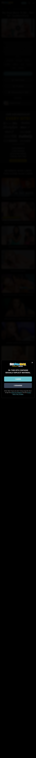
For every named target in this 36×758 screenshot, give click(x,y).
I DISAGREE (18, 385)
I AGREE (18, 379)
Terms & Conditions (16, 392)
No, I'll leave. (20, 394)
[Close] (32, 363)
